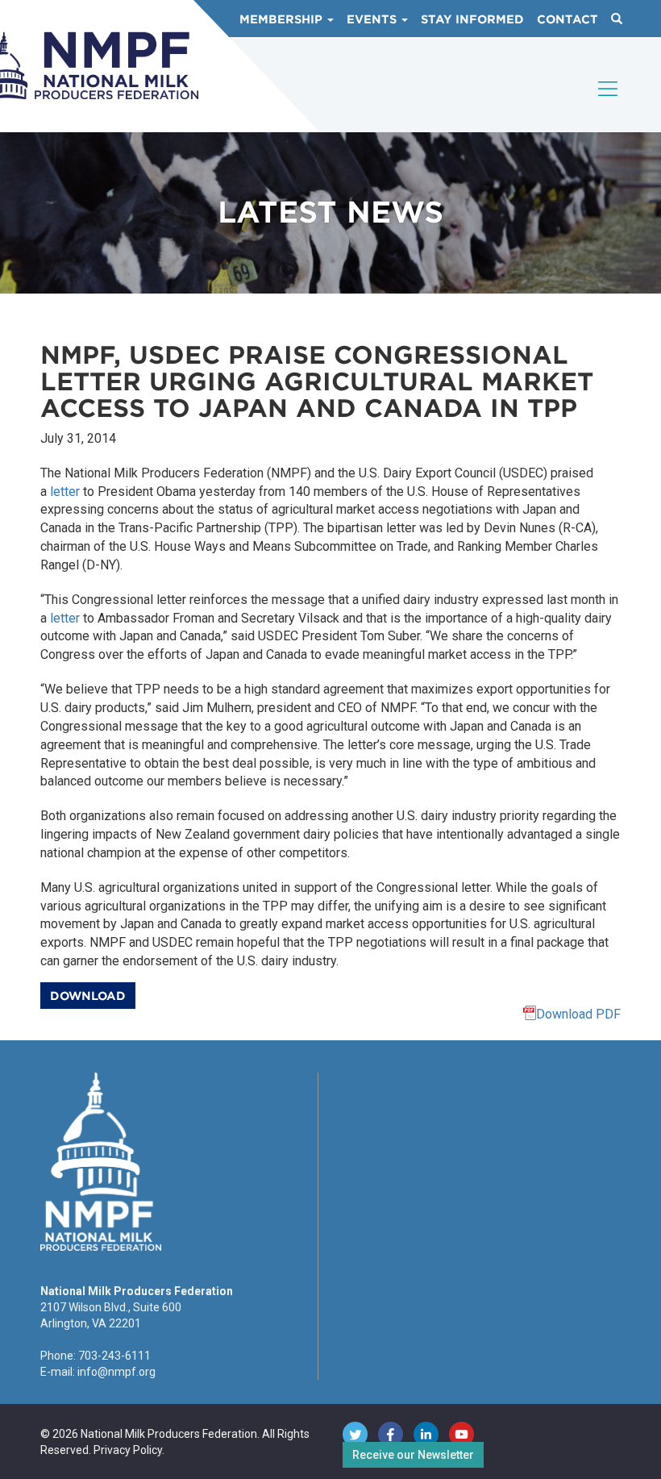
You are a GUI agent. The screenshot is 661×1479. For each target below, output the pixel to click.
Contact (567, 19)
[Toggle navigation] (608, 102)
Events (373, 19)
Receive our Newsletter (413, 1454)
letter (65, 491)
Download (88, 995)
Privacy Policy (128, 1450)
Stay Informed (472, 19)
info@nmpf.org (116, 1371)
